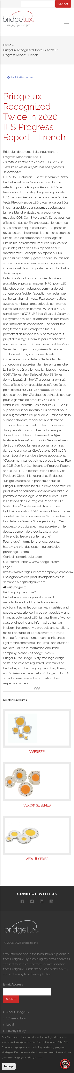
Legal (10, 1024)
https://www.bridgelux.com (22, 547)
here (39, 1057)
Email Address (13, 984)
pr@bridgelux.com (16, 552)
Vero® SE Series (37, 805)
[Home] (18, 19)
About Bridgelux (17, 1012)
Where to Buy (16, 1018)
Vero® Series (37, 859)
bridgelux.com (44, 653)
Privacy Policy (41, 974)
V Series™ (37, 752)
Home (7, 45)
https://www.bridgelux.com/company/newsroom (38, 572)
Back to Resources (22, 77)
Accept (9, 1066)
